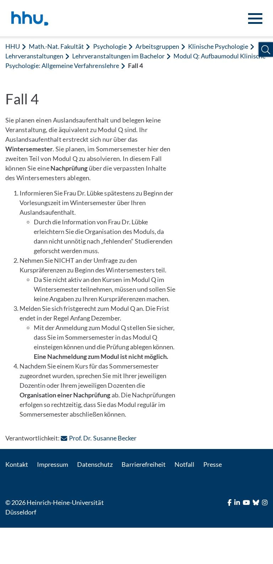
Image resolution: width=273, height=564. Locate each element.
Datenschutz (95, 464)
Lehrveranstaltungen (34, 56)
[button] (265, 49)
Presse (212, 464)
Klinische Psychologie (218, 46)
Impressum (52, 464)
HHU (12, 46)
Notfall (184, 464)
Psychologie (110, 46)
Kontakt (16, 464)
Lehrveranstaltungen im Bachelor (118, 56)
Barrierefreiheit (143, 464)
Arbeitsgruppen (157, 46)
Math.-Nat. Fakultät (56, 46)
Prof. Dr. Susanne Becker (102, 438)
